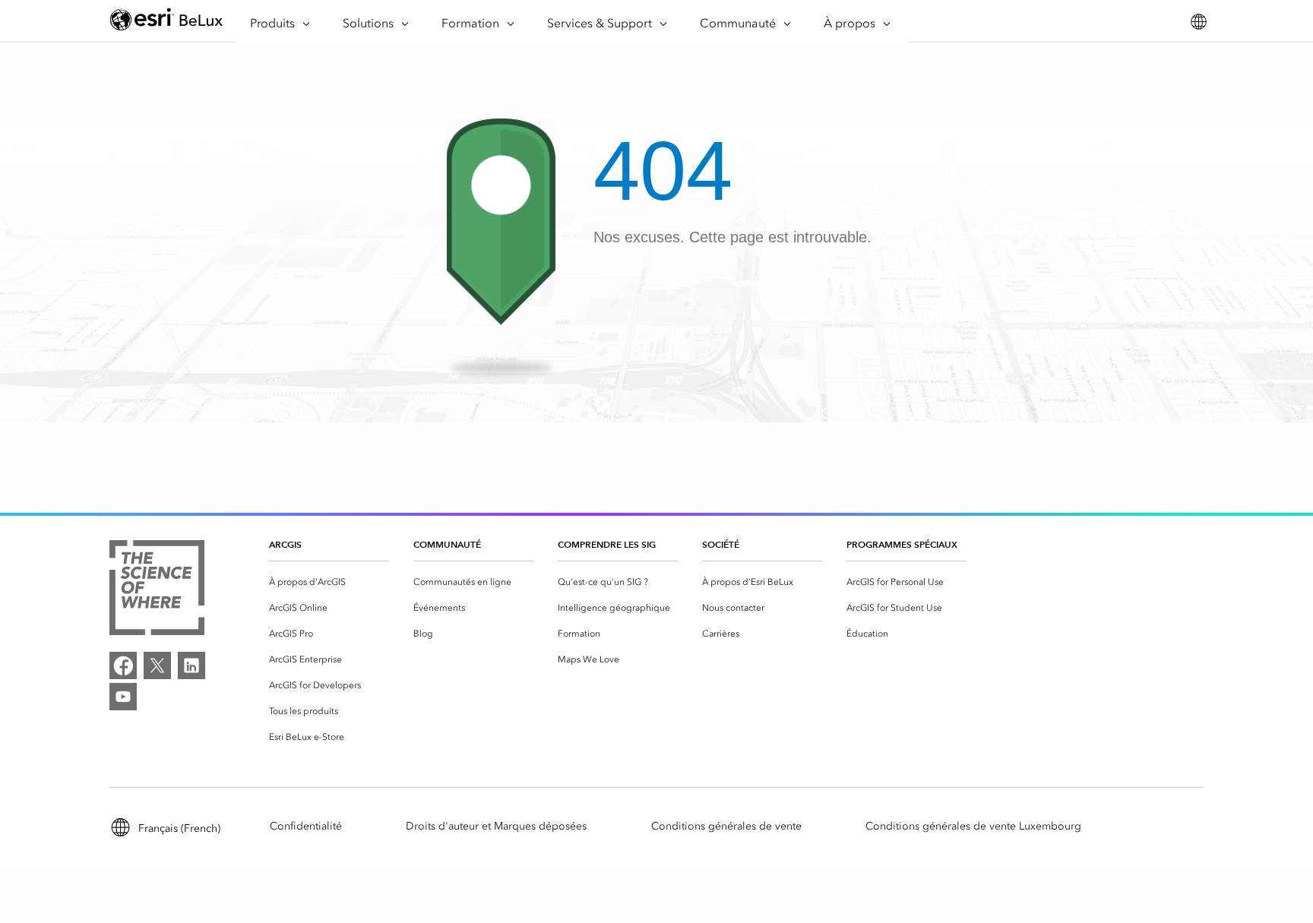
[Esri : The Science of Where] (156, 590)
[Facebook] (123, 665)
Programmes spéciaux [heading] (901, 544)
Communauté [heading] (447, 544)
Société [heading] (720, 544)
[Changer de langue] (1198, 22)
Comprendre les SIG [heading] (607, 544)
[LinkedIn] (191, 665)
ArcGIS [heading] (285, 544)
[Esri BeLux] (166, 22)
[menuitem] (329, 582)
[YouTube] (123, 696)
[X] (157, 665)
